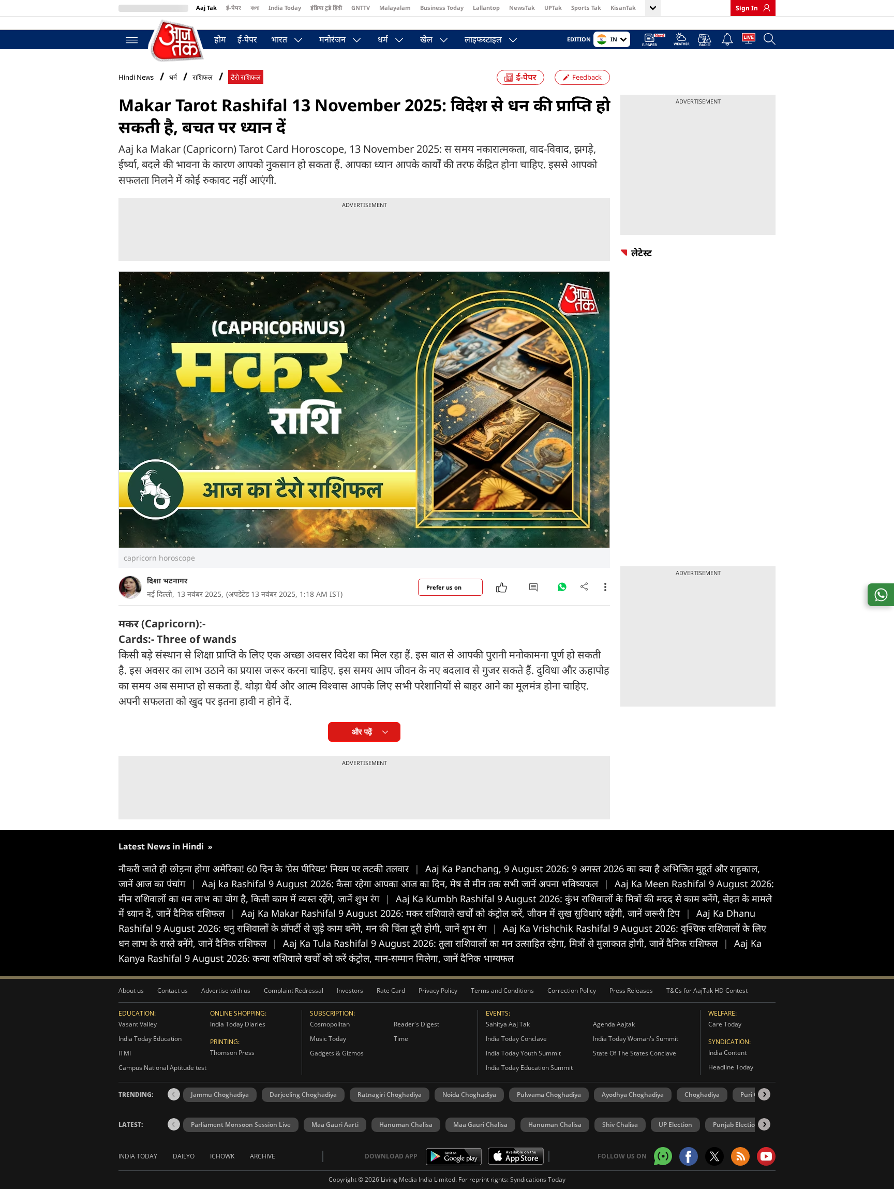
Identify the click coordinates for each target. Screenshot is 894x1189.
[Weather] (682, 41)
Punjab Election (736, 1124)
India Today (285, 7)
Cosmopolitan (330, 1024)
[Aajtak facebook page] (688, 1156)
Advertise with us (225, 990)
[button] (764, 1094)
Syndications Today (537, 1179)
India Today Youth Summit (523, 1053)
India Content (727, 1052)
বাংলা (254, 7)
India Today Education (150, 1038)
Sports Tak (586, 7)
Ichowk (222, 1156)
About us (131, 990)
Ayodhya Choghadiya (633, 1094)
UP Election (675, 1124)
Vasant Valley (137, 1024)
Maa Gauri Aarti (335, 1124)
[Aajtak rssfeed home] (740, 1156)
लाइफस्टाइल (483, 39)
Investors (350, 990)
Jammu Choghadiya (220, 1094)
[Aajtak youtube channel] (766, 1156)
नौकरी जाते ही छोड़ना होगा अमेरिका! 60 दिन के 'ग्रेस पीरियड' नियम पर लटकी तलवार (269, 868)
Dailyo (184, 1156)
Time (401, 1038)
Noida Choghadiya (469, 1094)
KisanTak (623, 7)
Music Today (328, 1038)
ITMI (124, 1053)
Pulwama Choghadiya (549, 1094)
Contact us (172, 990)
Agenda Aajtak (614, 1024)
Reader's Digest (416, 1024)
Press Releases (631, 990)
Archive (262, 1156)
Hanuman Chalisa (406, 1124)
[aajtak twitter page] (714, 1156)
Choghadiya (702, 1094)
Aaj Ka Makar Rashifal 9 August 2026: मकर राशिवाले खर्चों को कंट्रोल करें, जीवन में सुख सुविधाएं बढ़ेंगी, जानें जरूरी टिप (466, 913)
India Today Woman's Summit (635, 1038)
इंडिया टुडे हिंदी (326, 7)
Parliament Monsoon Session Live (241, 1124)
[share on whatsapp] (881, 594)
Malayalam (395, 7)
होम (220, 39)
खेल (426, 39)
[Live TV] (748, 40)
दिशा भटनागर (167, 580)
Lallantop (486, 7)
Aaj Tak (206, 7)
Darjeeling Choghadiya (303, 1094)
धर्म (383, 39)
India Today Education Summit (529, 1067)
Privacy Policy (438, 990)
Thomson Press (232, 1052)
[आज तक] (178, 41)
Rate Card (391, 990)
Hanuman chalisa (555, 1124)
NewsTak (522, 7)
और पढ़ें (362, 731)
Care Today (724, 1024)
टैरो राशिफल (246, 77)
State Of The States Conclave (634, 1053)
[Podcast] (705, 40)
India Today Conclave (516, 1038)
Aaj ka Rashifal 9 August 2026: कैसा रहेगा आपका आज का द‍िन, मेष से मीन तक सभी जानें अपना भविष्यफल (405, 883)
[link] (764, 7)
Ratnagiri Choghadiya (389, 1094)
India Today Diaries (237, 1024)
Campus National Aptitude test (162, 1067)
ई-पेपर (233, 7)
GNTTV (360, 7)
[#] (562, 589)
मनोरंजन (332, 39)
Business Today (442, 7)
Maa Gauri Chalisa (480, 1124)
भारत (279, 39)
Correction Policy (571, 990)
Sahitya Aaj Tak (508, 1024)
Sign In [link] (747, 8)
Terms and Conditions (502, 990)
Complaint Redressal (293, 990)
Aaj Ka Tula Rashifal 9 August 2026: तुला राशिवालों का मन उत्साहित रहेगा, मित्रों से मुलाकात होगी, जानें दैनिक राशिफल (505, 943)
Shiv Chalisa (620, 1124)
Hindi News (136, 77)
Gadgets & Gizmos (337, 1053)
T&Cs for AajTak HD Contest (707, 990)
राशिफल (202, 77)
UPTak (553, 7)
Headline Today (730, 1067)
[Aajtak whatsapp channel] (663, 1156)
